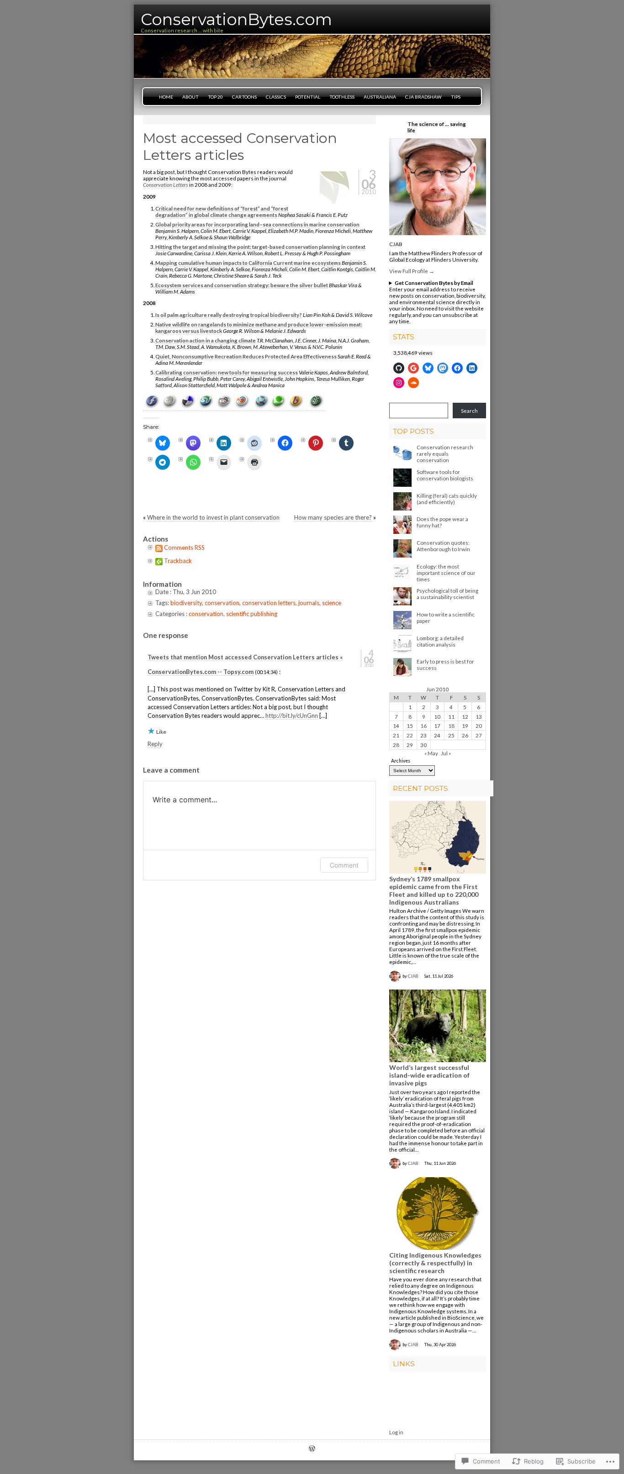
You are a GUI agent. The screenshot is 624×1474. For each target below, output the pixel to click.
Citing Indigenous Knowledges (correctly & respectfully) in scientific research (435, 1262)
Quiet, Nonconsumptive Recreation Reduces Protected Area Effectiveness (246, 356)
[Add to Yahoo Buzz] (298, 407)
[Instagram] (398, 382)
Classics (276, 97)
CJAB (395, 244)
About (190, 97)
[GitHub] (398, 368)
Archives (400, 760)
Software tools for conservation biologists (445, 475)
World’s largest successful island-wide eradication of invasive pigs (429, 1075)
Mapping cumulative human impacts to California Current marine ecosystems (248, 262)
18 (451, 725)
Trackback (178, 560)
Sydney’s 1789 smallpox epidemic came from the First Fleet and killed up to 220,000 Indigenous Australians (433, 890)
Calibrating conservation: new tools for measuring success (226, 372)
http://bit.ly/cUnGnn (291, 715)
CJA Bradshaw (423, 97)
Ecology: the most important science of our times (446, 572)
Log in (396, 1432)
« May (431, 753)
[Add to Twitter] (262, 407)
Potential (307, 97)
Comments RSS (184, 547)
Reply (155, 744)
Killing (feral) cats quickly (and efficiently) (447, 498)
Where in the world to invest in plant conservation (213, 517)
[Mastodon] (442, 368)
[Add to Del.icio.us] (189, 407)
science (331, 602)
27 (479, 735)
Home (166, 97)
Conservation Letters (165, 184)
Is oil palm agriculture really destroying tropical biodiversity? (228, 314)
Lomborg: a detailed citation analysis (440, 641)
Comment (344, 865)
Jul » (446, 753)
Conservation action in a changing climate (205, 340)
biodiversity (186, 602)
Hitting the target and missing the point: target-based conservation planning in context (260, 246)
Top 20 (215, 97)
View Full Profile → (411, 271)
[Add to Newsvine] (316, 407)
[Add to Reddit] (225, 407)
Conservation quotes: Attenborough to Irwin (443, 545)
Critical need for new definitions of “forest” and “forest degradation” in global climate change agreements (221, 211)
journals (308, 602)
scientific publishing (251, 613)
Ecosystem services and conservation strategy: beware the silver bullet (241, 285)
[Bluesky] (428, 368)
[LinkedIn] (471, 368)
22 (410, 735)
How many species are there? (333, 517)
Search (469, 410)
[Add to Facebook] (152, 407)
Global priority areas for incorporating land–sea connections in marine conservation (257, 224)
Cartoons (244, 97)
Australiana (380, 97)
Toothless (341, 97)
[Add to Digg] (170, 407)
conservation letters (269, 602)
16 (423, 725)
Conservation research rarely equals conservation (445, 453)
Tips (455, 97)
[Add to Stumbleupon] (207, 407)
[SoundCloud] (413, 382)
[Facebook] (457, 368)
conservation (222, 602)
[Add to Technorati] (280, 407)
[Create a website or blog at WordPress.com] (312, 1449)
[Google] (413, 368)
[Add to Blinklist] (243, 407)
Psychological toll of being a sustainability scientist (447, 593)
